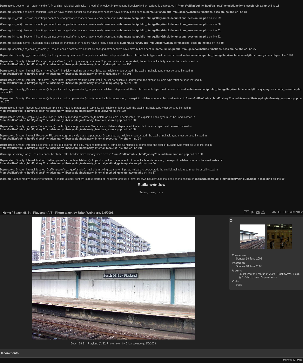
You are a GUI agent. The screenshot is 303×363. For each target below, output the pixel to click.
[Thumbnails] (274, 212)
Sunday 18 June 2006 (249, 258)
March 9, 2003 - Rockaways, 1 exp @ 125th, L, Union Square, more (269, 275)
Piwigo (299, 359)
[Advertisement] (151, 203)
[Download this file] (263, 212)
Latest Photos (247, 273)
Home (6, 212)
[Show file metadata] (258, 212)
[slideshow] (252, 212)
